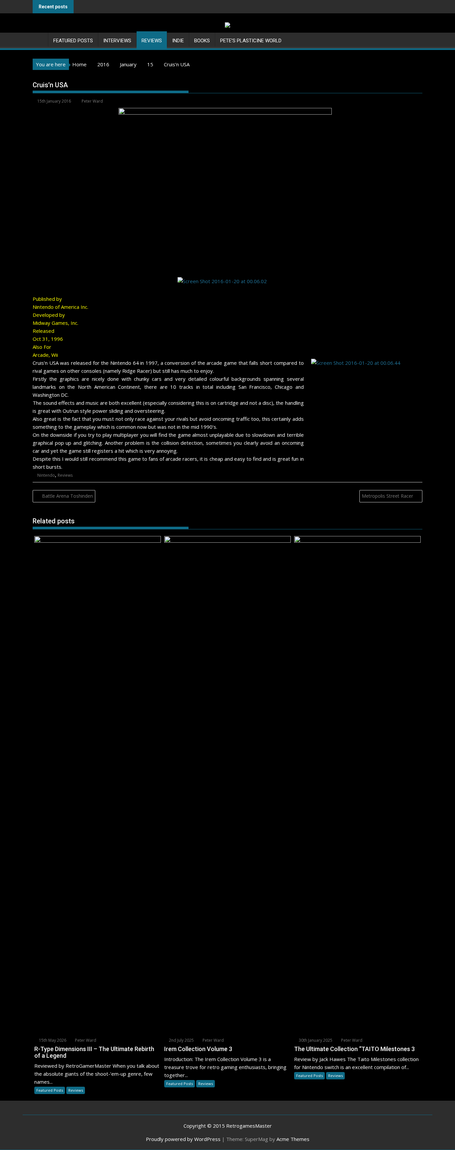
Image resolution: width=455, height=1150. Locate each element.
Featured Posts (73, 41)
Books (202, 41)
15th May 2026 (52, 1040)
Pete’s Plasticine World (250, 41)
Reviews (152, 41)
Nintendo (46, 475)
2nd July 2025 (181, 1040)
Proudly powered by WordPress (183, 1139)
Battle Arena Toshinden (67, 496)
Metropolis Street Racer (387, 496)
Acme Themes (292, 1139)
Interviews (117, 41)
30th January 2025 (315, 1040)
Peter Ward (92, 101)
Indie (178, 41)
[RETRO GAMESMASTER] (39, 39)
